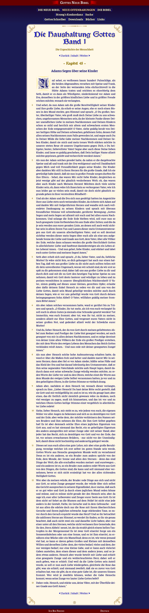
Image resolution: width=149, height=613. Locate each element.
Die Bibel (104, 9)
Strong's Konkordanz (69, 14)
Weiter (85, 55)
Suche (89, 14)
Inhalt (74, 55)
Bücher (90, 19)
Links (101, 19)
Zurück (64, 55)
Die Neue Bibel (49, 9)
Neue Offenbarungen (78, 9)
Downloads (75, 19)
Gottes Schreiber (55, 19)
